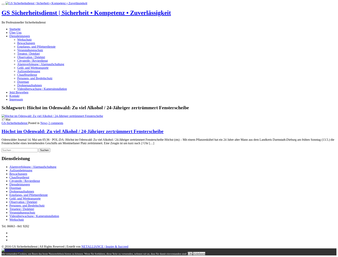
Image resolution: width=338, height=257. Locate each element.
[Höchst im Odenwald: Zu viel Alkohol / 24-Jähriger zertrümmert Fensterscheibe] (52, 116)
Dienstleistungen (19, 36)
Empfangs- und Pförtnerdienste (36, 46)
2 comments (55, 123)
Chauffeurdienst (27, 74)
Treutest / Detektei (28, 53)
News (44, 123)
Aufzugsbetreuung (28, 71)
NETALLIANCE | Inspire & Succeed (104, 246)
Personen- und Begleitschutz (34, 78)
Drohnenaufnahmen (29, 85)
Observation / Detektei (31, 57)
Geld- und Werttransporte (33, 67)
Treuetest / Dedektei (21, 209)
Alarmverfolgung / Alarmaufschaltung (40, 64)
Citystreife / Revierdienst (32, 60)
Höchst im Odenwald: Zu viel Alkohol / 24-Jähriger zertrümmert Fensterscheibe (83, 131)
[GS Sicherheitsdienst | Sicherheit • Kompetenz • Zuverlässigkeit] (46, 3)
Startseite (15, 29)
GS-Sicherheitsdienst (15, 123)
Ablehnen (199, 253)
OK (190, 253)
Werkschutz (24, 39)
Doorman (23, 81)
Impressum (16, 99)
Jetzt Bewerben (18, 92)
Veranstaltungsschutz (30, 50)
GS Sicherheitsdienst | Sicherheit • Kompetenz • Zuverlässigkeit (86, 12)
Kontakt (14, 96)
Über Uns (15, 32)
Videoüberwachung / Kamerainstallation (42, 88)
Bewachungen (26, 43)
